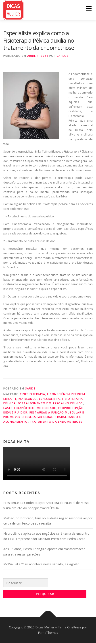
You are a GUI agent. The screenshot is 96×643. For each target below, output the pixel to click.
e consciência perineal (66, 394)
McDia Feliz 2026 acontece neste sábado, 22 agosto (41, 564)
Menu (88, 8)
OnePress (74, 627)
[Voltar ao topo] (48, 617)
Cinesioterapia (32, 394)
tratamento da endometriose (56, 422)
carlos (63, 56)
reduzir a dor (15, 412)
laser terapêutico (19, 408)
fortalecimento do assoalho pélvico (50, 403)
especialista (49, 399)
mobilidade (46, 408)
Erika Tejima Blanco (20, 399)
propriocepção (71, 408)
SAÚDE (30, 388)
